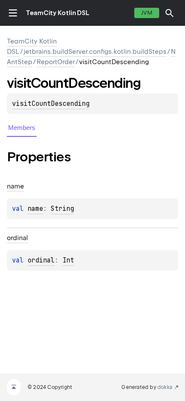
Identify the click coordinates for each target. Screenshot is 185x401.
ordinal (41, 260)
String (62, 208)
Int (68, 260)
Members (21, 127)
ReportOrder (56, 62)
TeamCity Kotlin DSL (57, 13)
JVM (146, 12)
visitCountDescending (50, 103)
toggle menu (13, 13)
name (35, 208)
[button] (169, 13)
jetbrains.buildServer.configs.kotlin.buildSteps (95, 52)
